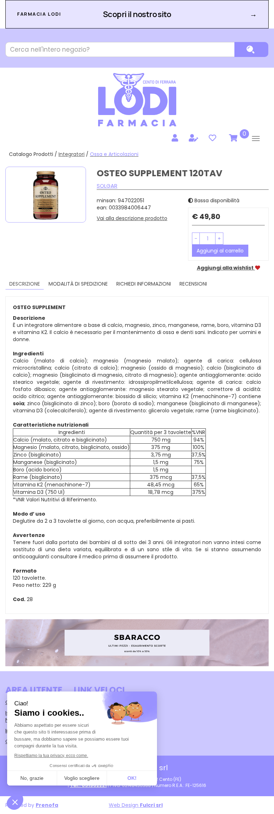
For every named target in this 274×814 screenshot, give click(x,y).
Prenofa (47, 805)
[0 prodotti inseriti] (232, 138)
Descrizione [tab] (24, 283)
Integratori (72, 154)
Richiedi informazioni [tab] (143, 283)
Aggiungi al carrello (220, 250)
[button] (196, 239)
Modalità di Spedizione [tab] (78, 283)
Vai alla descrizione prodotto (132, 218)
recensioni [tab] (193, 283)
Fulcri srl (151, 805)
